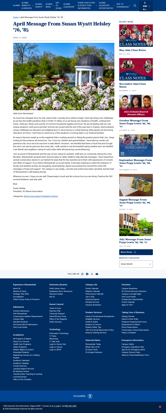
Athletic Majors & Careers (23, 350)
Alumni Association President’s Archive (41, 196)
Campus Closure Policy (131, 352)
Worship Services (92, 302)
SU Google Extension (93, 352)
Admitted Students (20, 322)
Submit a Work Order (130, 319)
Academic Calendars (21, 360)
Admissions (18, 307)
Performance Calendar (94, 294)
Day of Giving (58, 5)
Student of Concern (93, 324)
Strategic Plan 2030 (21, 294)
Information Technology (59, 333)
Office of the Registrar (58, 319)
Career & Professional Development (99, 316)
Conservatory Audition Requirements (28, 316)
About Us (16, 288)
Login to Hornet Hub (57, 344)
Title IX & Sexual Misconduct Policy (99, 330)
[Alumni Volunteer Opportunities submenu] (114, 5)
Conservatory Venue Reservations (135, 330)
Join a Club (89, 297)
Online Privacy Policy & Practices (26, 299)
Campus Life (91, 285)
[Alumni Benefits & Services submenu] (32, 5)
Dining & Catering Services (95, 333)
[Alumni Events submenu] (43, 5)
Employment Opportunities (132, 299)
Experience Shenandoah (24, 285)
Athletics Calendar (92, 291)
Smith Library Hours (57, 288)
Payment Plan (55, 311)
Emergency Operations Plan (133, 347)
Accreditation (18, 297)
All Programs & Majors (22, 339)
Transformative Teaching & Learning (27, 374)
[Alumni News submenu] (53, 5)
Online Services (55, 322)
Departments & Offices (131, 324)
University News (92, 340)
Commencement (20, 377)
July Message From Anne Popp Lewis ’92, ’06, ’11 (135, 241)
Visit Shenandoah (20, 314)
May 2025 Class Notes (132, 50)
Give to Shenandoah (123, 5)
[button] (134, 5)
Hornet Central (56, 304)
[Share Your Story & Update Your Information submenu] (96, 5)
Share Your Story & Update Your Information (86, 5)
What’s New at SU (92, 347)
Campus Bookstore (93, 305)
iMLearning (53, 339)
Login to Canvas (55, 347)
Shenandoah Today (93, 344)
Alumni (16, 5)
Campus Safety (128, 344)
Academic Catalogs (21, 363)
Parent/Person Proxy (57, 316)
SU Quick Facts (91, 350)
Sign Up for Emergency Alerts (133, 350)
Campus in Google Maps (131, 294)
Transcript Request (57, 314)
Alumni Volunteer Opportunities (106, 5)
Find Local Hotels (20, 327)
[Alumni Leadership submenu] (75, 5)
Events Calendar (91, 288)
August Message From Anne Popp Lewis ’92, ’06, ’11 (135, 202)
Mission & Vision (19, 291)
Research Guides (56, 294)
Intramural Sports (92, 299)
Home (15, 17)
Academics (18, 335)
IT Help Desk (54, 341)
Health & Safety (91, 322)
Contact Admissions (21, 311)
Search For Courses (21, 341)
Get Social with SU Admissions (25, 324)
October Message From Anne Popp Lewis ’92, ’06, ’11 (135, 123)
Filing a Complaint (129, 333)
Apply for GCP (127, 305)
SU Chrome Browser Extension (134, 291)
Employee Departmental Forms (134, 322)
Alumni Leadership (68, 5)
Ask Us (52, 297)
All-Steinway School (21, 371)
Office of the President (22, 379)
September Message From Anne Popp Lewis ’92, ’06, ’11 (135, 163)
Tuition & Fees (55, 308)
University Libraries (58, 285)
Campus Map (18, 319)
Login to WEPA (55, 350)
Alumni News (49, 5)
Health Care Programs (22, 344)
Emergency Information (133, 340)
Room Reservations (130, 327)
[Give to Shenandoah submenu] (129, 5)
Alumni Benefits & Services (27, 5)
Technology (54, 329)
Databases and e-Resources (60, 291)
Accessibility (79, 396)
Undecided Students (21, 352)
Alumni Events (38, 5)
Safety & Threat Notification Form (135, 355)
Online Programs (20, 347)
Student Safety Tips (93, 327)
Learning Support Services (23, 369)
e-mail (56, 406)
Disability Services (92, 319)
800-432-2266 (70, 406)
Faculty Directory (20, 366)
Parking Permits (128, 316)
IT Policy (52, 336)
